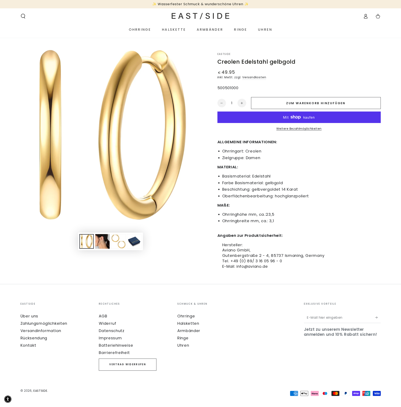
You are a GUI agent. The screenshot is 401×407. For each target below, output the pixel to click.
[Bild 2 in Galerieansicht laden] (102, 241)
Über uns (29, 316)
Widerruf (107, 323)
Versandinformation (40, 330)
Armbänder (188, 330)
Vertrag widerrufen (127, 364)
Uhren (183, 345)
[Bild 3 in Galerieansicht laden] (118, 241)
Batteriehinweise (116, 345)
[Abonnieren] (378, 317)
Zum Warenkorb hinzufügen (315, 103)
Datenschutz (111, 330)
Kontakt (28, 345)
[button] (23, 16)
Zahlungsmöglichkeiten (43, 323)
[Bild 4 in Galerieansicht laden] (134, 241)
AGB (103, 316)
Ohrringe (186, 316)
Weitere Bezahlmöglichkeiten (299, 129)
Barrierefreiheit (114, 352)
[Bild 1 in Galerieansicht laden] (86, 241)
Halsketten (188, 323)
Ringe (182, 338)
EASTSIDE (224, 54)
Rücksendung (33, 338)
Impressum (110, 338)
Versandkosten (254, 77)
